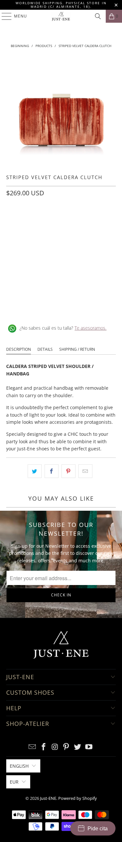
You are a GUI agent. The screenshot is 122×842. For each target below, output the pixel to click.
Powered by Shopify (77, 798)
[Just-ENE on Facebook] (44, 747)
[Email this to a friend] (85, 471)
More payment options (61, 278)
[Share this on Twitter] (35, 471)
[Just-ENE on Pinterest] (66, 747)
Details (45, 349)
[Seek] (98, 16)
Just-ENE (48, 798)
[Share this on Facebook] (52, 471)
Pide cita (98, 828)
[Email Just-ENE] (32, 747)
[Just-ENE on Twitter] (78, 747)
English (19, 766)
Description (18, 349)
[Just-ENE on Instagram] (55, 747)
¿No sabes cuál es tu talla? (63, 328)
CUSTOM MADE (25, 222)
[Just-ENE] (61, 16)
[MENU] (3, 16)
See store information (33, 307)
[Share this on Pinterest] (68, 471)
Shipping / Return (77, 349)
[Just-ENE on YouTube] (89, 747)
